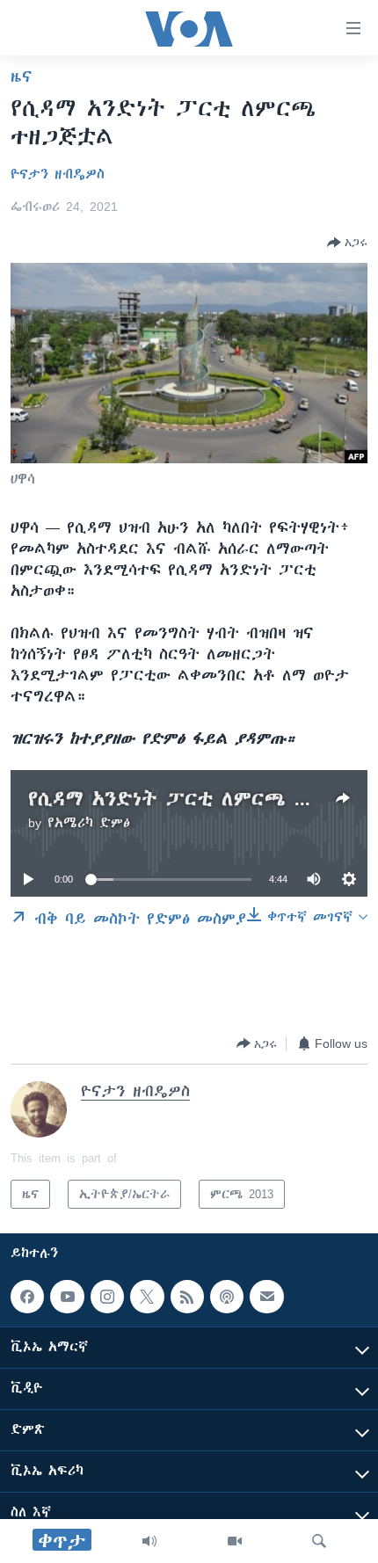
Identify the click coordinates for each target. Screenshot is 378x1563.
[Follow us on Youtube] (67, 1296)
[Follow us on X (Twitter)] (147, 1296)
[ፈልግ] (319, 1541)
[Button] (347, 242)
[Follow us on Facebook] (27, 1296)
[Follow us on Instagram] (107, 1296)
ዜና (22, 76)
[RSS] (187, 1296)
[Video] (234, 1541)
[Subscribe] (266, 1296)
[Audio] (149, 1541)
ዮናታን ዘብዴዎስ (58, 174)
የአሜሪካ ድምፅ (88, 823)
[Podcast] (227, 1296)
